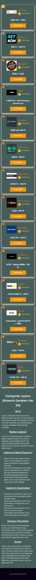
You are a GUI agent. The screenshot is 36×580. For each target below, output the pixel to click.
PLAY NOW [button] (18, 25)
